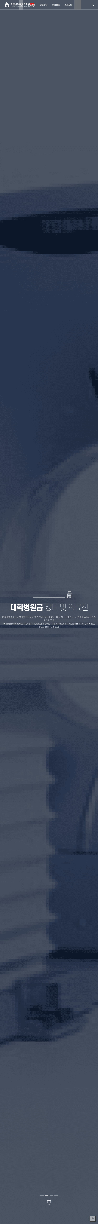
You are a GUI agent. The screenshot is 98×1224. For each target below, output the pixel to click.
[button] (42, 1195)
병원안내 (43, 4)
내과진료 (56, 4)
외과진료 (68, 4)
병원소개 (31, 4)
